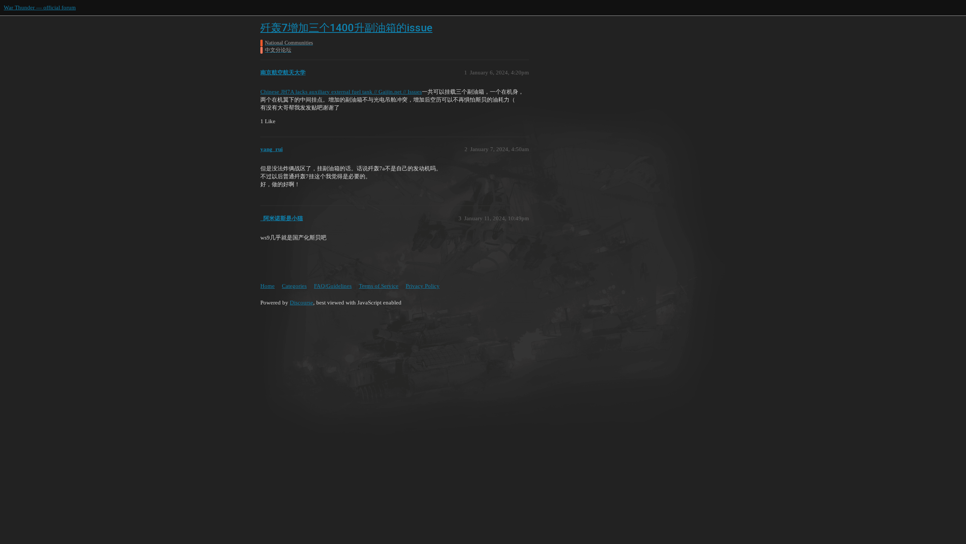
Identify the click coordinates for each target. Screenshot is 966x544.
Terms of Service (378, 286)
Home (267, 286)
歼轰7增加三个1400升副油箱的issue (346, 28)
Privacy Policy (423, 286)
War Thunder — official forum (40, 8)
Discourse (301, 303)
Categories (294, 286)
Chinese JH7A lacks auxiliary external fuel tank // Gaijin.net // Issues (341, 92)
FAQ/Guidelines (333, 286)
